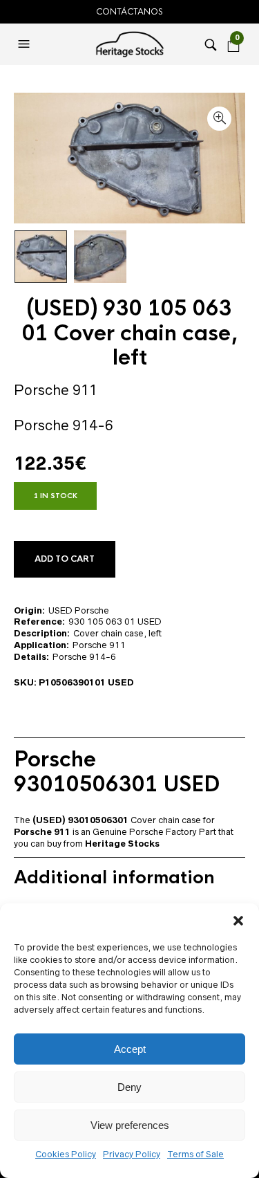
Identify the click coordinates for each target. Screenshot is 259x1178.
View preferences (129, 1125)
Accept (130, 1049)
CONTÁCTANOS (129, 11)
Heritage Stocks (122, 843)
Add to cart (65, 558)
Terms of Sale (195, 1154)
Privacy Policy (131, 1154)
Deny (129, 1087)
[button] (238, 921)
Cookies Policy (65, 1154)
